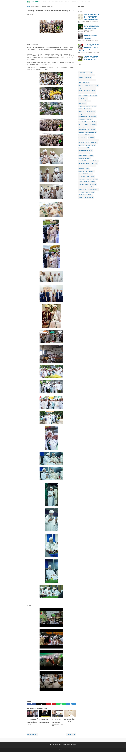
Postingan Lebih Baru (32, 734)
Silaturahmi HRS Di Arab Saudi (85, 173)
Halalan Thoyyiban (82, 116)
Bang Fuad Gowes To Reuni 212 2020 (86, 88)
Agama (91, 72)
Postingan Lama (71, 734)
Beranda (52, 744)
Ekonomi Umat (87, 108)
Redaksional (81, 168)
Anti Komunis (88, 77)
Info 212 (80, 124)
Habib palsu (81, 114)
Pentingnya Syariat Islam (84, 163)
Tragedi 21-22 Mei (90, 192)
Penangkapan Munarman (84, 158)
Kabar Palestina (82, 129)
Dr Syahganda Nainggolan (84, 106)
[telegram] (71, 704)
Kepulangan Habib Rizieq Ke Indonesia (87, 132)
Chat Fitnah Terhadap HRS (84, 101)
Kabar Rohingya (91, 129)
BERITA (45, 1)
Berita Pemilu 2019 (82, 98)
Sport (88, 176)
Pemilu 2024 (86, 147)
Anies (93, 74)
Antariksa (80, 77)
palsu (93, 145)
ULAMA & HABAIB (86, 1)
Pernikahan (94, 163)
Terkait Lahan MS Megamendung (85, 186)
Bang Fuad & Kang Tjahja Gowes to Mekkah (88, 85)
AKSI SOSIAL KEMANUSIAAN (56, 1)
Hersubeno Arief (92, 116)
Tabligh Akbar (81, 179)
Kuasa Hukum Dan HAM (90, 140)
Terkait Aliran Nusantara (89, 181)
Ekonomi (80, 108)
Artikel (79, 82)
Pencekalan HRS (82, 160)
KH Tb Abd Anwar (82, 137)
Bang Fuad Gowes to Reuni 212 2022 (86, 90)
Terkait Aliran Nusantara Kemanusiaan (87, 184)
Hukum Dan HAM (82, 121)
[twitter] (41, 704)
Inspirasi (86, 124)
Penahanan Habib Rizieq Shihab (85, 155)
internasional (93, 124)
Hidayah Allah (81, 119)
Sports (92, 176)
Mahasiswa (81, 142)
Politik (79, 166)
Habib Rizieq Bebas (90, 114)
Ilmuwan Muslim (92, 121)
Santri (87, 168)
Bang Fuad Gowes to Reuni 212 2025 (86, 93)
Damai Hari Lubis (82, 103)
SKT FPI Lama (81, 176)
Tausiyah (89, 179)
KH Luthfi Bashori (89, 134)
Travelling (80, 197)
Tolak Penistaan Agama (93, 189)
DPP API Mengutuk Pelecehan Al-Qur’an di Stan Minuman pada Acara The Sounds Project (91, 27)
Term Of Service (66, 744)
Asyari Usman (86, 82)
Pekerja (80, 147)
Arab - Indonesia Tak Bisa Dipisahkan (86, 80)
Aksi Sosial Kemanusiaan (84, 74)
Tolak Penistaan (82, 189)
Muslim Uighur (94, 142)
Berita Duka (85, 95)
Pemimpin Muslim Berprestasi (85, 150)
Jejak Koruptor (81, 127)
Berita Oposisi (93, 95)
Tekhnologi (95, 179)
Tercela (80, 181)
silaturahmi (91, 171)
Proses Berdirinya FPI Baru (89, 166)
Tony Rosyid (81, 192)
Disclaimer (73, 744)
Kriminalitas (91, 137)
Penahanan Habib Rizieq (84, 153)
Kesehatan (80, 134)
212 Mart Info (81, 72)
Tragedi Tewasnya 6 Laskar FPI (85, 194)
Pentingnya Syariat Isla (93, 160)
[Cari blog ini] (98, 2)
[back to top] (123, 748)
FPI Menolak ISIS (91, 111)
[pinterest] (51, 704)
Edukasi (94, 106)
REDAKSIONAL (75, 1)
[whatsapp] (61, 704)
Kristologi (80, 140)
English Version (81, 111)
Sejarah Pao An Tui (82, 171)
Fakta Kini (65, 749)
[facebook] (31, 704)
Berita (79, 95)
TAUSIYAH (67, 1)
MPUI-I (87, 142)
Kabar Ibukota (90, 127)
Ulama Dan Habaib (89, 197)
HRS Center (89, 119)
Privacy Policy (58, 744)
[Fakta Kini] (34, 2)
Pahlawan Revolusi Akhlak (84, 145)
